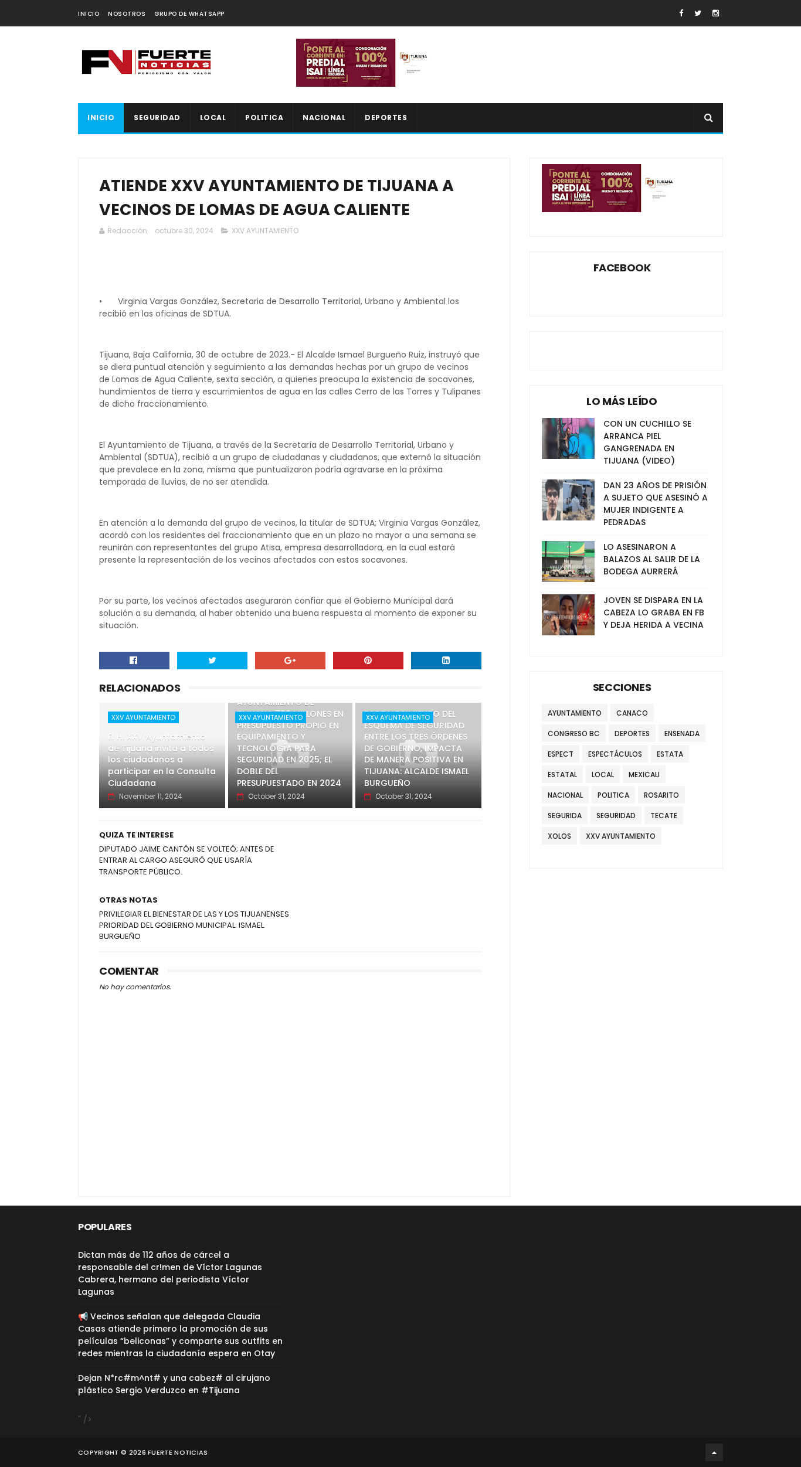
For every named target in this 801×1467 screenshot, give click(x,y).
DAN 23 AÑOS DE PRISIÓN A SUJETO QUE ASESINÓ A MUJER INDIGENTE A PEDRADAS (655, 503)
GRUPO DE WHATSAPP (189, 13)
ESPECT (560, 754)
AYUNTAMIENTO (575, 713)
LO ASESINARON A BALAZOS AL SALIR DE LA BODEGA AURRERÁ (651, 559)
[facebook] (681, 13)
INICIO (88, 13)
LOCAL (213, 117)
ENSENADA (682, 733)
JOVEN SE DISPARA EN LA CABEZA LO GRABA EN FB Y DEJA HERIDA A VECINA (653, 612)
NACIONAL (324, 117)
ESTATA (670, 754)
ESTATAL (562, 775)
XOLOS (559, 836)
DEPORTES (386, 117)
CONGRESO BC (574, 733)
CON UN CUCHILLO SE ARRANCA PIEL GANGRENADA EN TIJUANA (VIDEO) (647, 442)
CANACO (632, 713)
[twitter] (697, 13)
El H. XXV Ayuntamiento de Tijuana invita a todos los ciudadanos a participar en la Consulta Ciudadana (162, 759)
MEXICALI (644, 775)
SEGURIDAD (157, 117)
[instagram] (715, 13)
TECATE (663, 816)
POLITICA (264, 117)
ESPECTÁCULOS (615, 754)
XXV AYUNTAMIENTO (265, 231)
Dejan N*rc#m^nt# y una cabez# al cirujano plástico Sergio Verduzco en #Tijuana (174, 1384)
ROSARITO (661, 795)
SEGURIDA (565, 816)
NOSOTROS (126, 13)
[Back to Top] (714, 1452)
